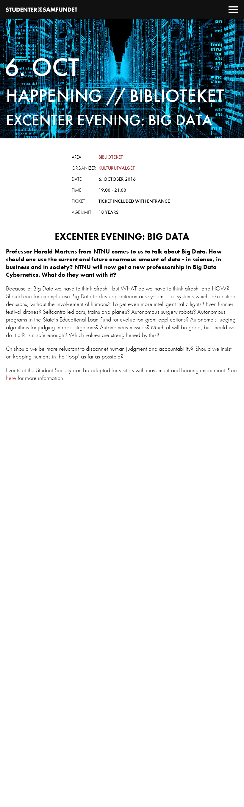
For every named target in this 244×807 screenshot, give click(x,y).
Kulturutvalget (116, 168)
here (11, 378)
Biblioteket (110, 157)
